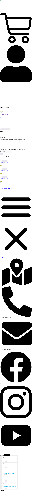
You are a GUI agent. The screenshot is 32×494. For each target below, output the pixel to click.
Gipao (17, 116)
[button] (16, 223)
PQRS (2, 189)
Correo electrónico (2, 148)
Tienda (2, 490)
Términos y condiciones (4, 256)
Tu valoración (2, 142)
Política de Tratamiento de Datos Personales (7, 188)
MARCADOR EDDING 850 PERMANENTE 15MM (8, 473)
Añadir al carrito (5, 114)
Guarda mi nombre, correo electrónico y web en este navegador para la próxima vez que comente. (13, 149)
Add (5, 467)
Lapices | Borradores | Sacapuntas (10, 116)
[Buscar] (0, 11)
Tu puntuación (2, 141)
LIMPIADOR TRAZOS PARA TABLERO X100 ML (8, 460)
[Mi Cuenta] (16, 81)
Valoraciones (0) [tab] (7, 129)
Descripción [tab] (2, 129)
